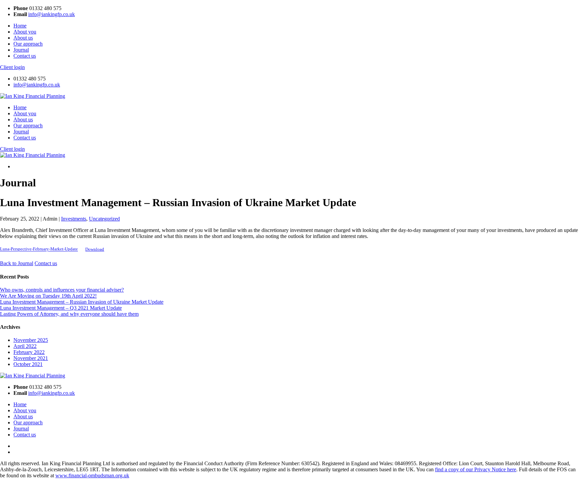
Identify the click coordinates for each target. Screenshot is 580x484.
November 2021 (30, 358)
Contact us (24, 56)
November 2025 (30, 340)
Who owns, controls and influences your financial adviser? (62, 290)
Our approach (28, 44)
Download (94, 249)
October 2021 (28, 364)
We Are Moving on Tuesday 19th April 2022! (48, 296)
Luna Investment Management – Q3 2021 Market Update (61, 308)
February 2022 (29, 352)
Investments (73, 219)
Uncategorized (104, 219)
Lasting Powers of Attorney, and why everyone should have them (69, 314)
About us (23, 38)
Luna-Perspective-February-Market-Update (39, 249)
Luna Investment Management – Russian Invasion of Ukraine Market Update (81, 302)
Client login (12, 67)
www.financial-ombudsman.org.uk (92, 475)
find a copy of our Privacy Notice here (475, 469)
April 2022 (25, 346)
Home (20, 25)
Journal (21, 50)
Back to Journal (16, 263)
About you (24, 32)
